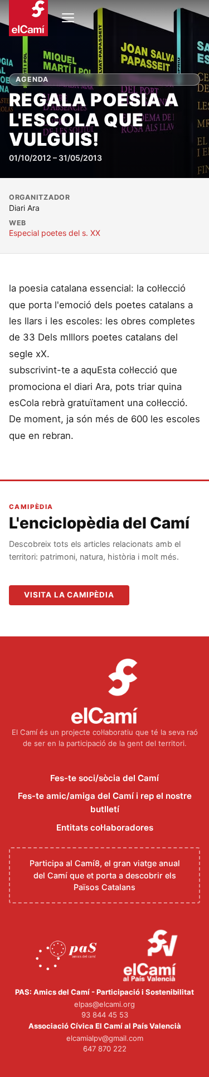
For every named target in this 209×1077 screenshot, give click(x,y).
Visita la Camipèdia (69, 594)
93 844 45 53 (104, 1014)
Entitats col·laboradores (104, 827)
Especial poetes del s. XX (54, 233)
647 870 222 (105, 1048)
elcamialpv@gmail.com (104, 1038)
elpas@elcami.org (104, 1004)
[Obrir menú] (68, 18)
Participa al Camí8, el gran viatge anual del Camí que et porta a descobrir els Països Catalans (105, 875)
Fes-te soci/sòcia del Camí (104, 778)
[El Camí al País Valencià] (152, 956)
